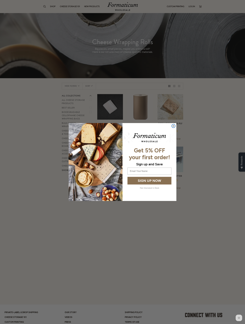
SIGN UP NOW (149, 181)
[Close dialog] (173, 126)
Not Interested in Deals (149, 188)
